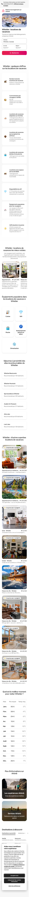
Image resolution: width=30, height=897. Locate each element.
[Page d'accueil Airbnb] (3, 10)
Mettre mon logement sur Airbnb (13, 10)
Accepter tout (14, 875)
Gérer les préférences (14, 886)
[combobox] (14, 42)
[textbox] (8, 48)
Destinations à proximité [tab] (9, 833)
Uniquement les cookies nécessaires (14, 880)
